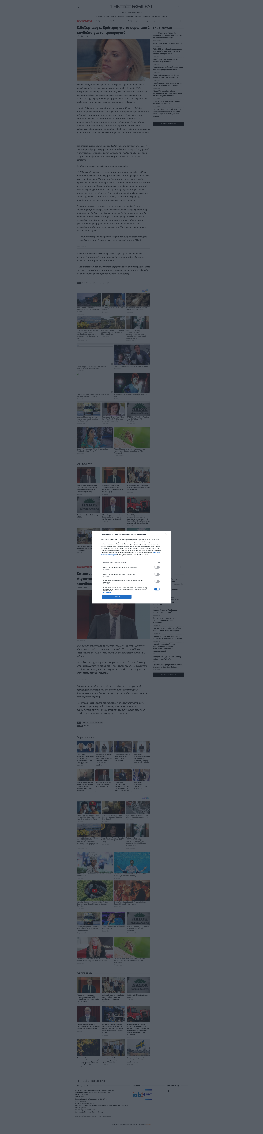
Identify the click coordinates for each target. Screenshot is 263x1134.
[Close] (167, 535)
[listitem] (131, 563)
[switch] (157, 567)
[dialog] (131, 567)
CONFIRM (117, 597)
